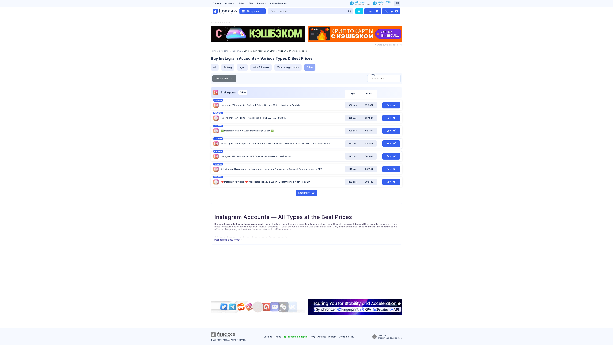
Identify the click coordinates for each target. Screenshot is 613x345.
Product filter (222, 78)
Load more (304, 192)
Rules (241, 3)
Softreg (228, 67)
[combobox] (384, 78)
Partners (261, 3)
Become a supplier (298, 336)
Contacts (229, 3)
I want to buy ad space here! (388, 44)
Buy (389, 105)
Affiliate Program (278, 3)
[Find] (349, 11)
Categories (224, 51)
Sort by (372, 75)
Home (213, 51)
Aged (242, 67)
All (214, 67)
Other (310, 67)
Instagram (236, 51)
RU (397, 3)
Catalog (217, 3)
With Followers (261, 67)
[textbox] (383, 78)
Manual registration (288, 67)
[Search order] (359, 11)
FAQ (251, 3)
